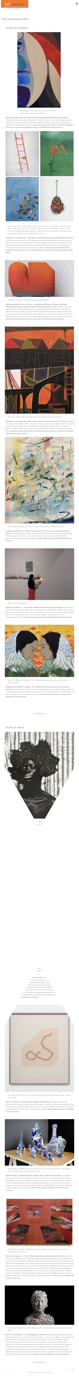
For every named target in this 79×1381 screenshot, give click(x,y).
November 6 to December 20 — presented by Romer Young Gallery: (37, 117)
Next (72, 1369)
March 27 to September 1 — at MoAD (25, 1334)
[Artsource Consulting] (14, 4)
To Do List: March (15, 727)
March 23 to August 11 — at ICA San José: (38, 1256)
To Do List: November (17, 28)
